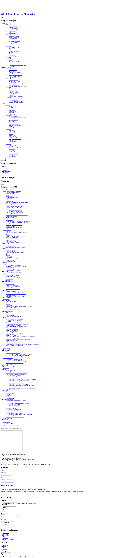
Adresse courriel (7, 504)
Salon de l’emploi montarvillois (13, 309)
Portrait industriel (10, 260)
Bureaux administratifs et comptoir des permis (16, 400)
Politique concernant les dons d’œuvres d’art (16, 326)
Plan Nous (8, 200)
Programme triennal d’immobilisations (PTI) (15, 292)
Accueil (5, 170)
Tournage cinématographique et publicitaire (15, 345)
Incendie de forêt (9, 393)
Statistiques (5, 419)
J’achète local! (9, 257)
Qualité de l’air (6, 365)
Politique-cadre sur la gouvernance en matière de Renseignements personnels (23, 344)
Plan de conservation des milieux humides (15, 360)
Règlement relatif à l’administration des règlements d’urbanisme (23, 379)
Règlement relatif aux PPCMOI (16, 383)
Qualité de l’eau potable (11, 269)
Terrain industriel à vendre (9, 420)
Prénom (5, 507)
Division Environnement (14, 404)
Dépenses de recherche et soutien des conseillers (16, 232)
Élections (8, 235)
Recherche (3, 159)
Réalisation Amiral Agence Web (27, 556)
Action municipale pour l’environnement (12, 203)
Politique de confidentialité (12, 330)
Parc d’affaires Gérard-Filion (12, 258)
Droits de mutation (10, 284)
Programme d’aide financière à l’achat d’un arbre (17, 215)
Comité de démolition (11, 314)
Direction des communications (12, 407)
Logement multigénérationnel (12, 285)
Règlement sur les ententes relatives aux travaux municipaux (22, 388)
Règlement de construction (15, 375)
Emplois (8, 304)
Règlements (5, 369)
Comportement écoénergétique (13, 192)
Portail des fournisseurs (11, 226)
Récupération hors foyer (11, 216)
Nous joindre (6, 299)
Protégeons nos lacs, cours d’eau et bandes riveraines (17, 361)
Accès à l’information (8, 189)
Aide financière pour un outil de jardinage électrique (17, 355)
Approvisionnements (7, 218)
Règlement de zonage (13, 378)
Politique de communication (12, 329)
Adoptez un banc (10, 351)
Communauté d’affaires (11, 253)
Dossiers (5, 262)
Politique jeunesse (10, 341)
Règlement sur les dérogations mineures (17, 386)
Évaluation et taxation (8, 281)
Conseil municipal (7, 230)
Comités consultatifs (10, 315)
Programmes (6, 350)
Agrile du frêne (9, 205)
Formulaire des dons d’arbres (15, 210)
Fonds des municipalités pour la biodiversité (15, 359)
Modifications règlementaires (12, 371)
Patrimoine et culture (10, 246)
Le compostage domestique (12, 197)
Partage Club (9, 198)
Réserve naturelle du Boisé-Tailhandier (14, 363)
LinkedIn (5, 500)
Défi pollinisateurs (10, 195)
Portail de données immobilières (13, 286)
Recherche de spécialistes (11, 307)
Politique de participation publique (13, 316)
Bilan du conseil (9, 231)
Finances (5, 290)
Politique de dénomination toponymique (15, 333)
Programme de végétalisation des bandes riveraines (17, 202)
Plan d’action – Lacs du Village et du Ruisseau (16, 322)
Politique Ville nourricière (11, 343)
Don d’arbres (9, 208)
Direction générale (10, 415)
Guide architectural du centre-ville (13, 320)
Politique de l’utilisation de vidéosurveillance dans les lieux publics (20, 336)
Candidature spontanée (11, 301)
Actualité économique (11, 251)
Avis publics (6, 228)
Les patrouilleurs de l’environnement (14, 211)
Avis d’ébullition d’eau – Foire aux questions (16, 266)
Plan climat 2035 (9, 321)
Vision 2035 (8, 346)
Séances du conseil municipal (12, 242)
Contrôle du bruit (10, 193)
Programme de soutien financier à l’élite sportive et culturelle (19, 356)
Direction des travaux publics (12, 410)
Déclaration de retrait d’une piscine (13, 282)
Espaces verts (6, 274)
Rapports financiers (10, 295)
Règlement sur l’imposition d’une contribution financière (21, 385)
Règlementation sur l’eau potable (13, 270)
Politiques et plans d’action (9, 317)
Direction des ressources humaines (13, 409)
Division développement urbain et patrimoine (19, 403)
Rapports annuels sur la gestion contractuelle (18, 222)
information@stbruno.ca (6, 527)
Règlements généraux (11, 389)
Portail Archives (6, 348)
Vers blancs (8, 280)
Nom (4, 510)
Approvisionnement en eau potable (13, 265)
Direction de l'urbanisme (11, 402)
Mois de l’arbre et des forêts (12, 213)
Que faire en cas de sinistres (12, 396)
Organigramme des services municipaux (15, 417)
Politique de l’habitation (11, 335)
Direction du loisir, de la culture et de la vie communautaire (19, 414)
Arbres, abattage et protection (12, 275)
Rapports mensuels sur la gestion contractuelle (19, 223)
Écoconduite (9, 196)
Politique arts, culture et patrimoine (13, 325)
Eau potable (6, 264)
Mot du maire (9, 238)
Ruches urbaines (9, 423)
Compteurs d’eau (10, 267)
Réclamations (6, 368)
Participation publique (8, 311)
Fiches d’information (10, 370)
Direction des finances (11, 408)
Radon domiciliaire (10, 398)
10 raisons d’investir (10, 250)
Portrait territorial (7, 349)
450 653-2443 (4, 524)
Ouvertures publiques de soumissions (14, 225)
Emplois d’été (9, 305)
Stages (7, 310)
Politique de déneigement (11, 331)
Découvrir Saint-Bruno (8, 243)
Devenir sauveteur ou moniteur (13, 302)
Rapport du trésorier (10, 240)
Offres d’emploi (6, 300)
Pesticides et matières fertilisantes (13, 277)
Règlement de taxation (11, 287)
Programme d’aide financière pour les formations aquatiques (19, 306)
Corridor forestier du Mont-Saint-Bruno (14, 206)
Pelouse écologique (10, 276)
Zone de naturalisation (11, 364)
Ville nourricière (6, 422)
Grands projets (9, 256)
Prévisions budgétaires (11, 291)
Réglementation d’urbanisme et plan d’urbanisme (17, 374)
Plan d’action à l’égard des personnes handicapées (17, 324)
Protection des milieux (8, 358)
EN (4, 174)
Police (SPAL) (9, 395)
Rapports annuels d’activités (9, 366)
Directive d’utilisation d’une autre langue (15, 319)
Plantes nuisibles (9, 279)
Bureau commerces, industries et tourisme (15, 252)
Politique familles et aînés (11, 340)
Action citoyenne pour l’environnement (12, 191)
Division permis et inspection (15, 405)
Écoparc (8, 255)
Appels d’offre (9, 220)
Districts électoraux (10, 233)
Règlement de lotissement (14, 376)
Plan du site (5, 538)
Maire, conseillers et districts (12, 237)
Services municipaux (7, 418)
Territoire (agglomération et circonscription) (15, 247)
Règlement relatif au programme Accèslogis (18, 380)
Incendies (8, 394)
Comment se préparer (10, 391)
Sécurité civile (6, 390)
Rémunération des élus (11, 241)
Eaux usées (5, 271)
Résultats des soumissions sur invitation (14, 227)
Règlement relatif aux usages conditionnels (18, 384)
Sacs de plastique (10, 217)
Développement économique (9, 248)
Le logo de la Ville (7, 297)
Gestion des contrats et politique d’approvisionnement (18, 221)
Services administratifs (8, 399)
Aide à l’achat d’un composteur (13, 353)
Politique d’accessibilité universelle (13, 327)
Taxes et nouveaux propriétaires (13, 289)
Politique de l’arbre (10, 334)
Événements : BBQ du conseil (12, 236)
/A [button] (4, 167)
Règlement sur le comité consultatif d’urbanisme (16, 373)
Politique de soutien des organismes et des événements (18, 339)
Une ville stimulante (10, 261)
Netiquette (5, 534)
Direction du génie (10, 412)
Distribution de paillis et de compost (14, 207)
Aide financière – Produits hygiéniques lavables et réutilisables (19, 354)
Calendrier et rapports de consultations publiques (16, 312)
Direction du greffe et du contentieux (14, 413)
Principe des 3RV (10, 201)
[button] (5, 166)
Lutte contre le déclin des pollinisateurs (14, 212)
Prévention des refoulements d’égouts (14, 272)
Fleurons (8, 245)
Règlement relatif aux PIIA (15, 381)
